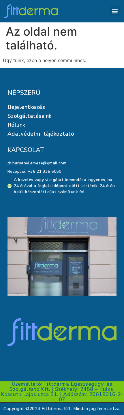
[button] (114, 11)
